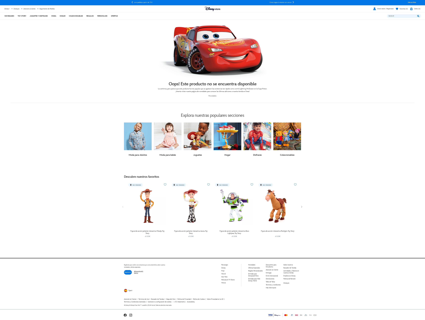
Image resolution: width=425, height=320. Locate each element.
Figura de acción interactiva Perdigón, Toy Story (277, 231)
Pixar (222, 271)
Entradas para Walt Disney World (254, 280)
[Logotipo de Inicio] (212, 9)
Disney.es (16, 9)
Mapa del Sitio (170, 299)
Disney (223, 268)
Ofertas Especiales (254, 268)
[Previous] (132, 2)
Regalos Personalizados (255, 271)
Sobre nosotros (288, 265)
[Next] (293, 2)
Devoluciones (270, 279)
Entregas (268, 273)
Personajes (224, 265)
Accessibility (191, 302)
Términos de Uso (143, 299)
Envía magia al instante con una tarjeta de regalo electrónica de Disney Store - (213, 2)
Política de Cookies (199, 299)
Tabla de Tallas (270, 282)
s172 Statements (179, 302)
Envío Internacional (272, 276)
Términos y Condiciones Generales (135, 302)
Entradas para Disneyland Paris (253, 275)
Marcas (223, 283)
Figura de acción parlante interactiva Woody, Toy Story (147, 232)
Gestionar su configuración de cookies (159, 302)
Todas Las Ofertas (412, 2)
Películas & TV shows (228, 280)
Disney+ (7, 9)
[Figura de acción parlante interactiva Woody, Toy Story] (147, 206)
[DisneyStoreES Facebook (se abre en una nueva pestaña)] (125, 315)
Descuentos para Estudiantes (271, 266)
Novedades (251, 265)
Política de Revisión (289, 279)
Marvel (223, 274)
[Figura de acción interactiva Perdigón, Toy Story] (278, 206)
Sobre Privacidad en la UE (215, 299)
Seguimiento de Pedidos (47, 9)
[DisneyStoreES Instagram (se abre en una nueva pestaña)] (130, 315)
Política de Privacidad (184, 299)
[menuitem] (9, 16)
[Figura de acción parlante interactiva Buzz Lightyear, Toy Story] (234, 206)
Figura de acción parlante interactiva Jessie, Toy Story (191, 232)
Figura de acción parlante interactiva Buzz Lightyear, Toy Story (234, 232)
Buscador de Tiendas (289, 268)
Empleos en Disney (289, 276)
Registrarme (127, 272)
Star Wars (224, 277)
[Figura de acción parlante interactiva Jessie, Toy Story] (191, 206)
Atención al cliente (29, 9)
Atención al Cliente (272, 270)
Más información (271, 288)
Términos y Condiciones (273, 285)
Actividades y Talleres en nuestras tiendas (291, 272)
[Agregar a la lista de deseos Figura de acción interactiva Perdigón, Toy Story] (295, 184)
